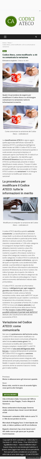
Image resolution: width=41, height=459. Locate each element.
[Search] (36, 37)
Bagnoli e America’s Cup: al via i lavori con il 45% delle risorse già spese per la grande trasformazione (18, 431)
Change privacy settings (33, 457)
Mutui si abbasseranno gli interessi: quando (19, 378)
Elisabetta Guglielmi (10, 61)
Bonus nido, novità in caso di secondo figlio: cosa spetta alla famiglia (19, 385)
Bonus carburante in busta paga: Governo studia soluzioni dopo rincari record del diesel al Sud (19, 410)
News (4, 51)
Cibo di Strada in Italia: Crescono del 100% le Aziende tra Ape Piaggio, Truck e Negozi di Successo (19, 401)
